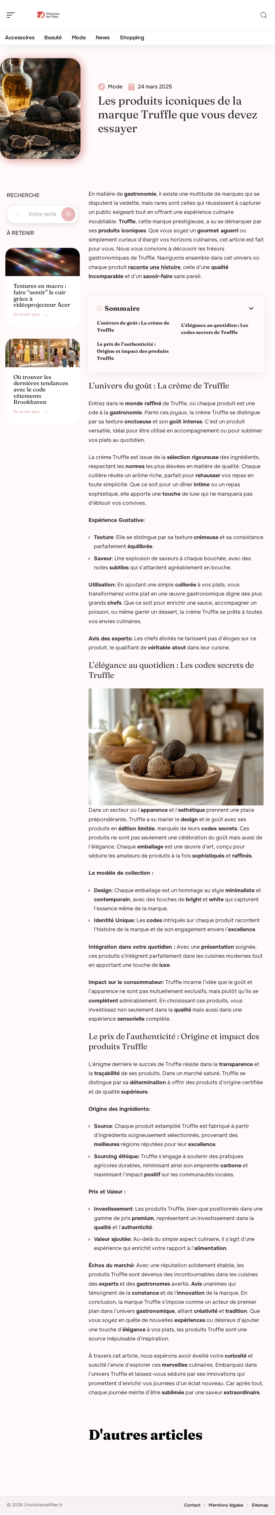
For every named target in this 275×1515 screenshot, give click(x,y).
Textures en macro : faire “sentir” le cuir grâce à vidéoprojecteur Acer (41, 295)
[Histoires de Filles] (48, 15)
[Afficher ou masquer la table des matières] (197, 308)
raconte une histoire (154, 267)
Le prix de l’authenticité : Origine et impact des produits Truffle (133, 351)
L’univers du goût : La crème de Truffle (133, 326)
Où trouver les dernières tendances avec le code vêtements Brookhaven (40, 389)
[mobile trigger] (12, 15)
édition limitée (136, 828)
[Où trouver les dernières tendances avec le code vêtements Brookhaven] (42, 353)
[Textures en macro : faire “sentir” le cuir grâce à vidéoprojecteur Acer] (42, 262)
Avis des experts (110, 638)
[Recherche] (263, 15)
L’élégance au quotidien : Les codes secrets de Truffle (214, 328)
